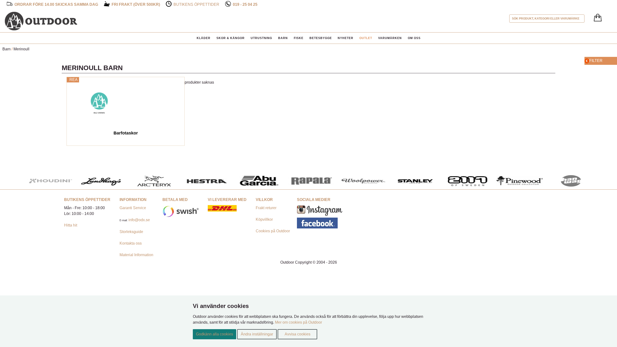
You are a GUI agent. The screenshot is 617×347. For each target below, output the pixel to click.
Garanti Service (133, 208)
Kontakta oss (131, 243)
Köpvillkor (264, 219)
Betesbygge (320, 38)
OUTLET (365, 38)
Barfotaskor (126, 133)
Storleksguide (131, 232)
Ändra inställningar (257, 334)
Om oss (414, 38)
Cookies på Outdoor (273, 231)
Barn (283, 38)
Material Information (136, 255)
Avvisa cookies (297, 334)
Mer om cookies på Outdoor (298, 322)
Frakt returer (266, 208)
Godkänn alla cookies (214, 334)
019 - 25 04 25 (245, 4)
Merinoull (21, 49)
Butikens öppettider (196, 4)
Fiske (298, 38)
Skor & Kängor (230, 38)
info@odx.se (139, 220)
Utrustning (261, 38)
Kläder (203, 38)
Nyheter (345, 38)
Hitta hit (70, 225)
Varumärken (390, 38)
